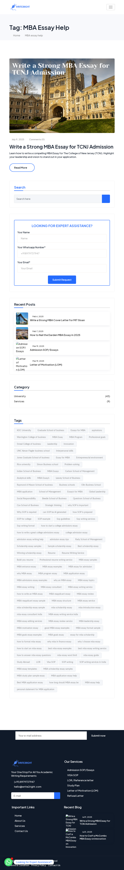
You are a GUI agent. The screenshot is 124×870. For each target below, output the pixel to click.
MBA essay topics (86, 580)
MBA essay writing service (80, 587)
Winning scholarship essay (29, 553)
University (20, 396)
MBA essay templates (27, 669)
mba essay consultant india (29, 614)
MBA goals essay (56, 635)
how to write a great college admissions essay (38, 533)
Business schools (67, 485)
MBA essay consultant (51, 587)
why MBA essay (24, 574)
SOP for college (24, 519)
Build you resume (25, 560)
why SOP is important (78, 505)
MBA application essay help (64, 676)
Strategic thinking (53, 505)
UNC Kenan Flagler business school (33, 451)
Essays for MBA (78, 430)
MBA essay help (92, 683)
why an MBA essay (62, 580)
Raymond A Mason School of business (35, 485)
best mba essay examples (60, 649)
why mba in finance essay (59, 642)
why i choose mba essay (89, 642)
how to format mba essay (29, 642)
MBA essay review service (60, 621)
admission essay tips (59, 539)
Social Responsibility (26, 499)
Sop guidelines (63, 519)
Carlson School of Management (80, 471)
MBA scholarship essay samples (58, 669)
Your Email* (23, 262)
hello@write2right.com (27, 786)
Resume (51, 553)
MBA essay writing (25, 587)
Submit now (98, 735)
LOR (38, 662)
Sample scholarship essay (59, 546)
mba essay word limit (67, 655)
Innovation (69, 444)
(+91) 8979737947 (24, 781)
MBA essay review (85, 594)
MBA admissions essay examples (32, 580)
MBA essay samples (88, 560)
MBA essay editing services (29, 621)
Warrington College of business (31, 437)
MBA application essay (74, 574)
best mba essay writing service (92, 649)
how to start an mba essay (29, 649)
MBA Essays (53, 471)
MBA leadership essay (89, 621)
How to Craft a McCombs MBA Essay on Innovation (93, 837)
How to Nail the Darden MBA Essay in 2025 (55, 335)
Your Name (23, 232)
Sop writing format (26, 526)
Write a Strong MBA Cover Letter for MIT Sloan (57, 320)
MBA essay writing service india (63, 614)
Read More (20, 167)
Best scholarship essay (88, 546)
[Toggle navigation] (110, 7)
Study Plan (73, 785)
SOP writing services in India (93, 662)
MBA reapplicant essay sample (31, 601)
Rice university (23, 464)
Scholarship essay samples (29, 546)
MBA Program (75, 437)
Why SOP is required (26, 512)
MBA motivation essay (27, 628)
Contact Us (21, 831)
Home (16, 35)
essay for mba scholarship (82, 635)
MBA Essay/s (43, 478)
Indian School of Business (29, 471)
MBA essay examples (52, 567)
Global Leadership (97, 492)
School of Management (50, 492)
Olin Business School (91, 485)
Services (19, 401)
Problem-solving (72, 464)
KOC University (24, 430)
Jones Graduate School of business (33, 458)
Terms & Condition (19, 865)
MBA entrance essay (26, 567)
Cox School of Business (28, 505)
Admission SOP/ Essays (44, 349)
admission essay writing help (30, 539)
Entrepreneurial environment (89, 458)
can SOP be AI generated (54, 512)
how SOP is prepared (82, 512)
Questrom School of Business (87, 499)
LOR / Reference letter (80, 780)
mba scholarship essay (61, 608)
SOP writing (67, 662)
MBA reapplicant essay (59, 594)
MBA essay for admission (80, 567)
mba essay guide (91, 655)
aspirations (97, 430)
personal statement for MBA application (35, 689)
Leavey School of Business (68, 478)
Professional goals (97, 437)
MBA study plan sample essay (31, 676)
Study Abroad (23, 662)
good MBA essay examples (57, 628)
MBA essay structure (61, 601)
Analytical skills (24, 478)
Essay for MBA (63, 458)
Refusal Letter (75, 795)
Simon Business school (47, 464)
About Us (20, 820)
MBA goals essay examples (29, 635)
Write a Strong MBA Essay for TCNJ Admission (61, 147)
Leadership (52, 444)
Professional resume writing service (56, 560)
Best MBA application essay (30, 683)
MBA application (25, 492)
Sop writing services (86, 519)
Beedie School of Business (54, 499)
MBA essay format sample (88, 628)
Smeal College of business (29, 444)
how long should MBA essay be (63, 683)
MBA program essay (47, 574)
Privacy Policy (38, 865)
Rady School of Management (88, 539)
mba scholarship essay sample (31, 608)
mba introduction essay (89, 608)
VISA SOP (72, 775)
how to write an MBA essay (30, 594)
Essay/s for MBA (75, 492)
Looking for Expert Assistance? (62, 226)
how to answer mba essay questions (34, 655)
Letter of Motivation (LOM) (46, 364)
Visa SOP (51, 662)
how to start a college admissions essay (59, 526)
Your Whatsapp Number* (31, 247)
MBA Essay (57, 437)
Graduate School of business (51, 430)
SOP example (44, 519)
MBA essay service (86, 601)
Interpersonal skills (64, 451)
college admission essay (76, 533)
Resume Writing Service (73, 553)
